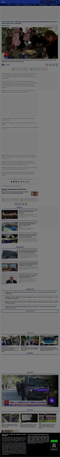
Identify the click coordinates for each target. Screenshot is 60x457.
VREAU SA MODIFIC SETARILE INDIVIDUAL (54, 445)
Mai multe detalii (21, 441)
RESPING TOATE (54, 449)
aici (9, 449)
